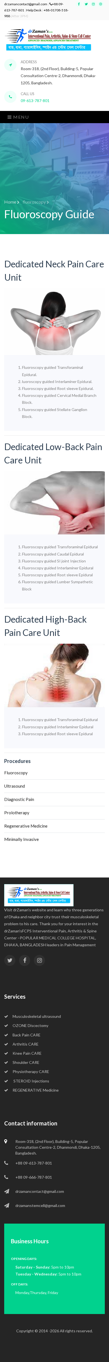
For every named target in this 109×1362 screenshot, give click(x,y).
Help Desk (33, 10)
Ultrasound (14, 785)
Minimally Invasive (21, 839)
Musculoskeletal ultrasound (37, 1016)
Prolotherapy (16, 812)
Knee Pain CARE (27, 1053)
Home (10, 201)
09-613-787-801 (35, 100)
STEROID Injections (31, 1081)
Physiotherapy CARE (31, 1071)
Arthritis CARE (26, 1044)
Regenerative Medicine (26, 825)
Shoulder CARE (26, 1062)
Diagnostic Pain (19, 799)
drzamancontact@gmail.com (25, 4)
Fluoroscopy (16, 772)
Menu (20, 117)
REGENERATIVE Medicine (36, 1090)
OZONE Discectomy (30, 1025)
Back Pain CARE (27, 1035)
